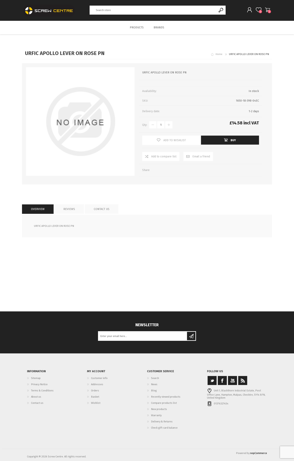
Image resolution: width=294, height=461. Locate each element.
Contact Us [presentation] (101, 209)
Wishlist (95, 402)
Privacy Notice (39, 384)
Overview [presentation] (38, 209)
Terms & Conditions (42, 390)
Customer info (99, 378)
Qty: (144, 125)
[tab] (38, 209)
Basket (267, 9)
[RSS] (242, 380)
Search (221, 10)
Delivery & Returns (162, 421)
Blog (154, 390)
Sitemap (36, 378)
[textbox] (153, 10)
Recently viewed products (165, 396)
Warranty (156, 415)
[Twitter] (212, 380)
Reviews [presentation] (69, 209)
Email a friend (201, 156)
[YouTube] (232, 380)
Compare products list (164, 402)
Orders (95, 390)
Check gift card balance (164, 427)
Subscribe (191, 336)
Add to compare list (163, 156)
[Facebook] (222, 380)
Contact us (37, 402)
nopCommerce (258, 453)
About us (36, 396)
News (154, 384)
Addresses (97, 384)
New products (159, 409)
